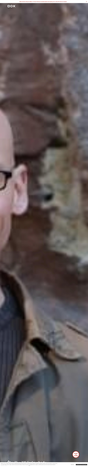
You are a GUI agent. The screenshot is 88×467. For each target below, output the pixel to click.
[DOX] (11, 5)
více (29, 465)
